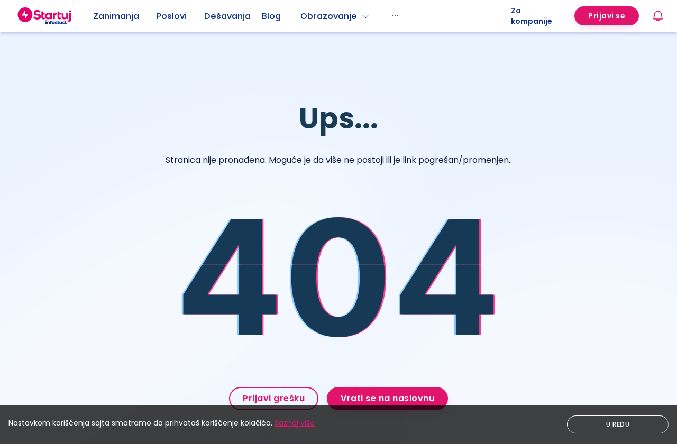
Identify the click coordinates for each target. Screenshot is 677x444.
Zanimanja (116, 16)
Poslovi (172, 16)
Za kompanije (531, 15)
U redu (617, 424)
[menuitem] (125, 16)
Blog (271, 16)
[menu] (302, 16)
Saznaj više (295, 423)
